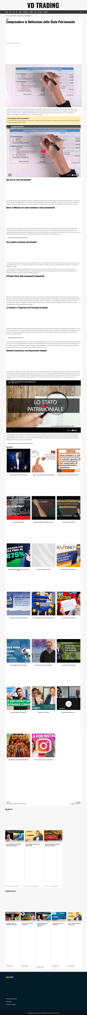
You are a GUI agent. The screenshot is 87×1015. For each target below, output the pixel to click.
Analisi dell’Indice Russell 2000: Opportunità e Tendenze (13, 844)
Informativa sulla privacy (11, 998)
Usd (13, 12)
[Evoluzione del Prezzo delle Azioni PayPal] (28, 917)
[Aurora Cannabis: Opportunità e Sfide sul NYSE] (34, 836)
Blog (35, 12)
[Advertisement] (43, 33)
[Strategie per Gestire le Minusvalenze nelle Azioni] (12, 917)
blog (7, 19)
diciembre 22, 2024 (16, 886)
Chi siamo (40, 12)
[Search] (81, 12)
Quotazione (25, 12)
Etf (16, 12)
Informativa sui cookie (11, 1004)
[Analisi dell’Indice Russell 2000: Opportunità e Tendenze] (14, 836)
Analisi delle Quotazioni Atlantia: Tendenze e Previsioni (52, 844)
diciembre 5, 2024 (17, 43)
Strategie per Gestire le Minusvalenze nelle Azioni (11, 924)
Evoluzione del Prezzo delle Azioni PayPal (27, 924)
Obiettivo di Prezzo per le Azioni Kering (58, 924)
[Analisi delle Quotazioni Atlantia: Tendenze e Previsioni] (53, 836)
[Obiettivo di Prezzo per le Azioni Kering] (59, 917)
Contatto (46, 12)
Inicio (6, 12)
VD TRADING (43, 5)
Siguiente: (75, 803)
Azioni (20, 12)
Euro (10, 12)
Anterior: (16, 803)
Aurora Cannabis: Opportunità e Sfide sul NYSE (33, 844)
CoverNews (50, 1013)
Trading (31, 12)
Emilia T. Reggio (10, 43)
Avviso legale (9, 1001)
